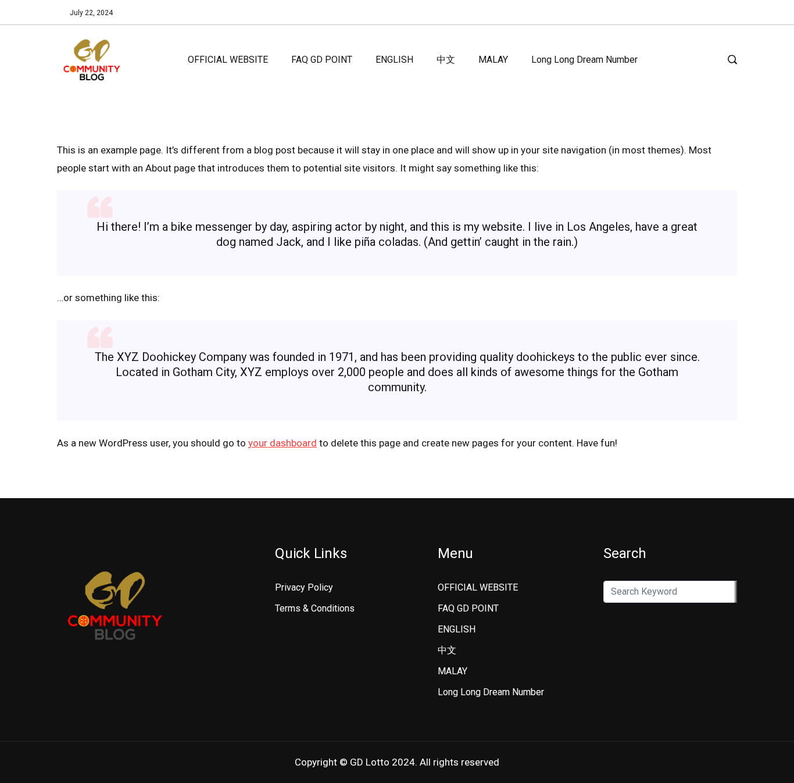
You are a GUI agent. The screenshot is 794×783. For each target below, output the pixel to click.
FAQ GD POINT (321, 59)
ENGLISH (394, 59)
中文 (446, 59)
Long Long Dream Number (584, 59)
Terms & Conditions (315, 608)
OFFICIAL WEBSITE (228, 59)
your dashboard (282, 443)
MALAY (493, 59)
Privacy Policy (304, 587)
